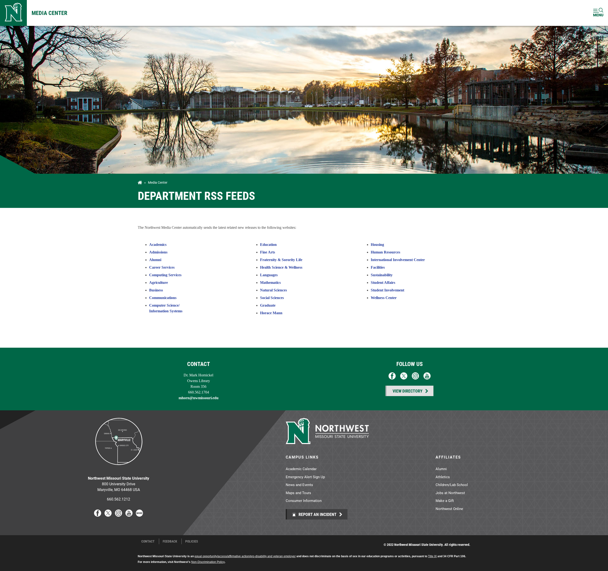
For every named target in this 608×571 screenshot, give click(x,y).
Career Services (162, 267)
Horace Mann (271, 313)
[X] (108, 515)
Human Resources (385, 252)
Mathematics (270, 283)
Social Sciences (272, 298)
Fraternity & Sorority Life (281, 260)
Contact (148, 541)
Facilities (378, 267)
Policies (191, 541)
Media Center (49, 13)
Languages (269, 275)
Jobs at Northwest (450, 492)
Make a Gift (445, 500)
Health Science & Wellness (281, 267)
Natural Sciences (273, 290)
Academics (157, 245)
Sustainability (382, 275)
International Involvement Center (398, 260)
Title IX (432, 556)
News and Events (299, 484)
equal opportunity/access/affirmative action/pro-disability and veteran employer (245, 556)
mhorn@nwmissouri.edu (198, 398)
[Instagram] (118, 515)
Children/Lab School (452, 484)
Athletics (443, 476)
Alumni (155, 260)
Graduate (268, 305)
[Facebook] (97, 515)
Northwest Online (449, 508)
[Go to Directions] (118, 468)
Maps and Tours (298, 492)
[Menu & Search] (598, 13)
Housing (377, 245)
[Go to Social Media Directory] (139, 515)
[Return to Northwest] (13, 13)
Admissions (158, 252)
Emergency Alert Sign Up (305, 476)
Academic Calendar (301, 468)
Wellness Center (384, 298)
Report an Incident (317, 514)
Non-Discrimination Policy (208, 562)
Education (268, 245)
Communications (162, 298)
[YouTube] (129, 515)
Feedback (170, 541)
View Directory (408, 391)
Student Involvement (387, 290)
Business (156, 290)
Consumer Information (304, 500)
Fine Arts (267, 252)
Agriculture (158, 283)
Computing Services (165, 275)
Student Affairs (383, 283)
